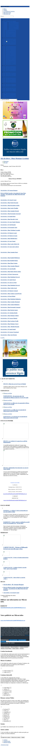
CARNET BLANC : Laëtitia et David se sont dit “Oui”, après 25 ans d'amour (14, 568)
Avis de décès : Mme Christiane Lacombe (10, 230)
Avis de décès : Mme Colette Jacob (9, 288)
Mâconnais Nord (7, 12)
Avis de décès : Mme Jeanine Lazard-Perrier (11, 293)
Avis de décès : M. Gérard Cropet (8, 200)
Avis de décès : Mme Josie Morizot (9, 335)
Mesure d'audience (14, 647)
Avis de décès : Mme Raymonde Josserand (11, 213)
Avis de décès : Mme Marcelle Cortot (9, 219)
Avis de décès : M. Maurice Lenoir (9, 233)
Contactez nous (6, 741)
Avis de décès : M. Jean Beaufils (8, 268)
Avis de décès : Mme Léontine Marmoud (10, 301)
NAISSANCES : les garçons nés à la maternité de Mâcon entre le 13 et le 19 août (15, 396)
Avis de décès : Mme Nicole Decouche (9, 202)
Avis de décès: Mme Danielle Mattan (9, 260)
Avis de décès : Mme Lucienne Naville (9, 321)
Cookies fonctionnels (5, 647)
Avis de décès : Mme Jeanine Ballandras (10, 304)
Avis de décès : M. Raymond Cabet (9, 227)
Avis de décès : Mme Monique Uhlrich (10, 315)
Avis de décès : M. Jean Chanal (8, 241)
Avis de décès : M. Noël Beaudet (8, 224)
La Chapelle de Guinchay (9, 11)
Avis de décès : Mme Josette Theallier (9, 208)
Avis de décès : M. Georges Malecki (9, 318)
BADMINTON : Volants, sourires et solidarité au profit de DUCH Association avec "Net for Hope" (16, 522)
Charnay (5, 10)
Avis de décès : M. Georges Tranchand (10, 332)
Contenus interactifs (24, 647)
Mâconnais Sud (6, 14)
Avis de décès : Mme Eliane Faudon (9, 263)
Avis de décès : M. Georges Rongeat (9, 190)
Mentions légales (7, 742)
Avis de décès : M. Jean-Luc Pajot (9, 282)
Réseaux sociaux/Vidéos (6, 648)
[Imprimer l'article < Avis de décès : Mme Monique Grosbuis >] (6, 161)
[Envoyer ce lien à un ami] (5, 162)
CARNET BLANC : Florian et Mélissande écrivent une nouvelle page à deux (15, 548)
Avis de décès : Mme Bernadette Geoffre (10, 205)
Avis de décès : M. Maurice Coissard (9, 290)
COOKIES (3, 641)
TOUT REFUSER (22, 640)
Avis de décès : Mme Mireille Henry (9, 238)
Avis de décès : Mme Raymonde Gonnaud (10, 307)
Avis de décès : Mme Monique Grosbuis (15, 158)
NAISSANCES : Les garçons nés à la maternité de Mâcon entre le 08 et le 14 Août (15, 417)
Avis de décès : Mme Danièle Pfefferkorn (10, 257)
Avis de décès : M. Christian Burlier (9, 313)
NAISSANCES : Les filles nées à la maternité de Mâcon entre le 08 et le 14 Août (14, 410)
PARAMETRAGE (4, 640)
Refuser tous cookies (16, 737)
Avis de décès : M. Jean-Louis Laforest (10, 246)
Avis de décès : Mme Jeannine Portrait (10, 211)
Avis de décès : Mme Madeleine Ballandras (11, 299)
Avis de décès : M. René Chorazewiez (9, 274)
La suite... (3, 337)
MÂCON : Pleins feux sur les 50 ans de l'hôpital (14, 384)
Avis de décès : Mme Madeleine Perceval (10, 277)
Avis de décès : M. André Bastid (8, 329)
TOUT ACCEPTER (13, 640)
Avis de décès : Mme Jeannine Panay (9, 252)
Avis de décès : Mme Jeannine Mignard (10, 266)
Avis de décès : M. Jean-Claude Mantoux (10, 222)
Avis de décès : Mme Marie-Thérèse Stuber (11, 271)
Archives (5, 739)
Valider (23, 737)
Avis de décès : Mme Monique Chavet (9, 324)
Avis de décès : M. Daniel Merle (8, 216)
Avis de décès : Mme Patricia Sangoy (9, 310)
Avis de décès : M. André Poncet (8, 279)
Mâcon (4, 8)
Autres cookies (16, 648)
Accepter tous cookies (5, 737)
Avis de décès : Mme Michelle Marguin (10, 326)
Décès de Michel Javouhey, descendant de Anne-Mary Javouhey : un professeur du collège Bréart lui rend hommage (13, 194)
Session (21, 648)
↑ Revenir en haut (4, 744)
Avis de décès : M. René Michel (8, 296)
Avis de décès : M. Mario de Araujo (9, 235)
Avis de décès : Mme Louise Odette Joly (10, 244)
